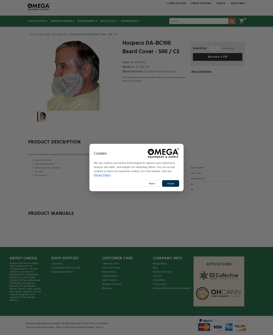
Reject (152, 183)
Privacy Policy (102, 175)
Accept (170, 183)
